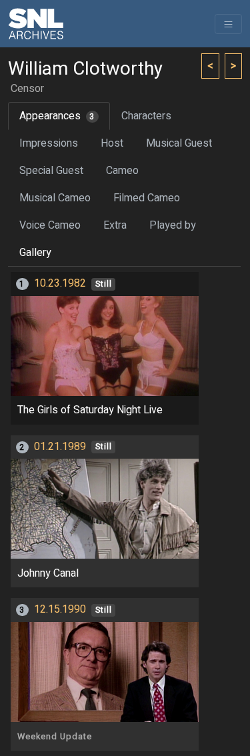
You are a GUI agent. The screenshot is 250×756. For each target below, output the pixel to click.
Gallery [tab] (35, 253)
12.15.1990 (60, 609)
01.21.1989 (60, 447)
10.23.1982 (60, 283)
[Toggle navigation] (228, 24)
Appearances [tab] (57, 116)
